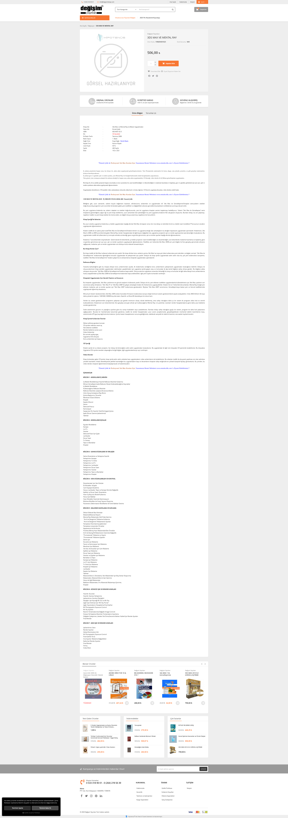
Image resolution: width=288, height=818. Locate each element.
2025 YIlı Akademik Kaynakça (150, 18)
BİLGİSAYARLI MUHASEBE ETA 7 (118, 674)
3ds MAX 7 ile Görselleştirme (139, 674)
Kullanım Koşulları (168, 792)
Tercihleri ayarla (17, 808)
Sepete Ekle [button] (170, 63)
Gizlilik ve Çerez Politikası (32, 813)
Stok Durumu (181, 42)
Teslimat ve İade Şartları (144, 796)
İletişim (192, 2)
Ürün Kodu (151, 42)
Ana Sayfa (173, 2)
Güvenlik (139, 792)
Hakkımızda (183, 2)
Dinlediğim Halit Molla (142, 747)
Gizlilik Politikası (167, 788)
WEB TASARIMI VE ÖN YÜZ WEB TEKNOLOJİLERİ (195, 674)
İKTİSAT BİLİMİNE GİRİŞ (186, 725)
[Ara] (173, 9)
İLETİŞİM (189, 782)
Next (205, 664)
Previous (201, 664)
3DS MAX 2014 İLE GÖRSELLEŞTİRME (166, 674)
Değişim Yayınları (153, 34)
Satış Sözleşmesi (167, 800)
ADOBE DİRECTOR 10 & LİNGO (92, 674)
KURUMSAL (140, 782)
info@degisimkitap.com (106, 2)
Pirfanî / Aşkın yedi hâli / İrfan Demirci (103, 747)
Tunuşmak (138, 725)
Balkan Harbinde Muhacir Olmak (145, 736)
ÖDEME (164, 782)
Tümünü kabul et (45, 808)
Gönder (203, 769)
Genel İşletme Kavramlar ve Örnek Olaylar (191, 736)
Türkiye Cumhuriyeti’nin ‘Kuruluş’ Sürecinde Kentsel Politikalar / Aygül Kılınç (104, 737)
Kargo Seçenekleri (142, 800)
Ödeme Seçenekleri (168, 796)
